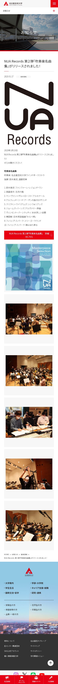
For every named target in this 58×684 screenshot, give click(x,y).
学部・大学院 (37, 583)
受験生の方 (10, 605)
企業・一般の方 (12, 614)
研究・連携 (36, 592)
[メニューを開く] (54, 3)
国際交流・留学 (12, 592)
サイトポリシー (36, 651)
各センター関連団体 (12, 646)
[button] (29, 267)
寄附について (9, 641)
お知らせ (15, 554)
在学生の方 (37, 605)
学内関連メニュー (37, 656)
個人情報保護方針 (11, 656)
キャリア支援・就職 (40, 587)
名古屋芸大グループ (38, 641)
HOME (6, 554)
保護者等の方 (11, 609)
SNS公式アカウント (11, 651)
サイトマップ (35, 646)
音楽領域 (24, 554)
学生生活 (9, 587)
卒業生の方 (37, 609)
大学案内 (9, 583)
